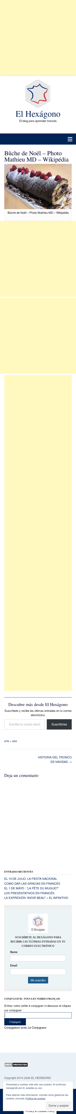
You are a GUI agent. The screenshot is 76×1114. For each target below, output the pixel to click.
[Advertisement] (38, 38)
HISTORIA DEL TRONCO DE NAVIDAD (55, 759)
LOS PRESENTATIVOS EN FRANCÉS (29, 893)
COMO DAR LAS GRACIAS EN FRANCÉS (32, 883)
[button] (38, 139)
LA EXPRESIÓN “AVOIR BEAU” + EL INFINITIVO (36, 898)
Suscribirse (59, 724)
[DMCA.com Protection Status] (16, 1066)
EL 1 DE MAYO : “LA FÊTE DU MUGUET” (31, 888)
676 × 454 (10, 741)
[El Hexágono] (38, 94)
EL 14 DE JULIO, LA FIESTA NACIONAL (30, 878)
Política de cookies (35, 1098)
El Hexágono (38, 113)
